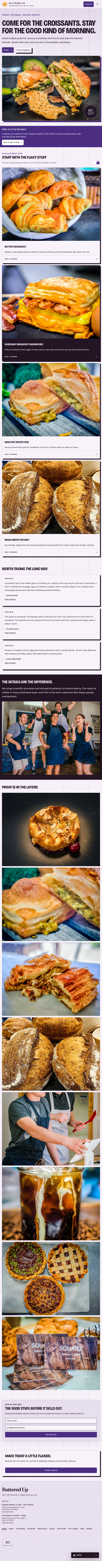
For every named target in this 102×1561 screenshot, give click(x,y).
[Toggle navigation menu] (97, 4)
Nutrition (61, 1529)
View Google (10, 599)
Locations (20, 1529)
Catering (31, 1529)
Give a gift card (11, 142)
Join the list (50, 1434)
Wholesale (42, 1529)
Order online (51, 1470)
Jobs (82, 1529)
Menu (11, 1529)
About (52, 1529)
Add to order (11, 259)
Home (4, 1529)
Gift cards (73, 1529)
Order (88, 4)
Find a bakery (23, 50)
